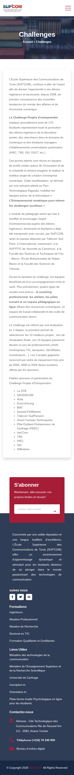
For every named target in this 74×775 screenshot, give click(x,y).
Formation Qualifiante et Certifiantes (32, 640)
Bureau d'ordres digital (31, 748)
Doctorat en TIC (19, 633)
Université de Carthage (23, 677)
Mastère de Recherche (23, 626)
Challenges (43, 41)
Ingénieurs (16, 612)
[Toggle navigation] (68, 7)
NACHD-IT (35, 767)
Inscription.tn (17, 684)
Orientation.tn (17, 691)
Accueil (28, 41)
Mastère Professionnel (23, 619)
